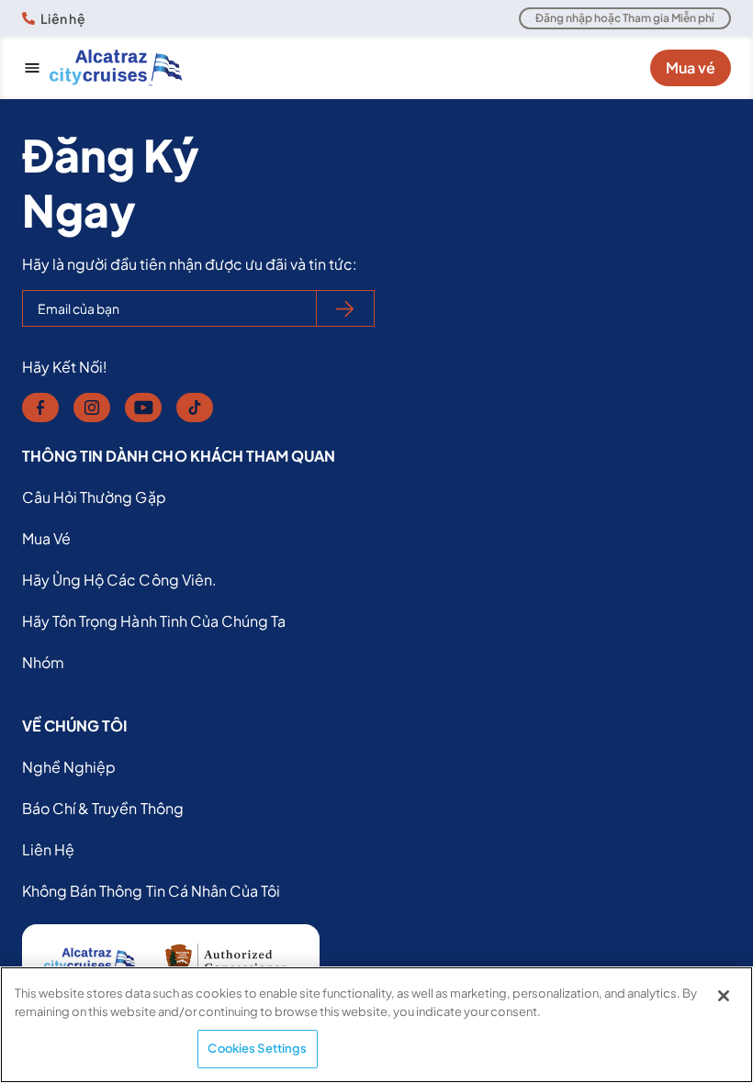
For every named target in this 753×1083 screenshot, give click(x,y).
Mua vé (690, 67)
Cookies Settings (257, 1048)
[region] (376, 1024)
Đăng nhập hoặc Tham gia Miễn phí (624, 18)
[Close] (723, 996)
